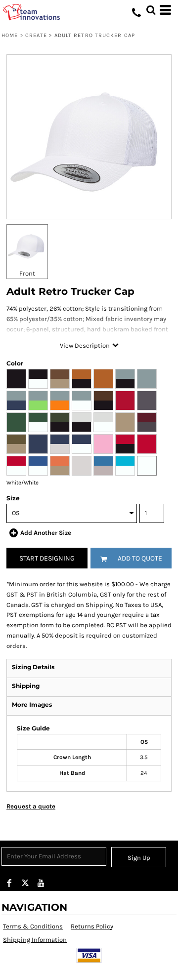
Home (9, 35)
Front (27, 273)
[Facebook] (9, 883)
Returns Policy (92, 926)
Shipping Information (35, 939)
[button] (151, 10)
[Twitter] (25, 883)
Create (36, 35)
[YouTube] (41, 883)
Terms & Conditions (33, 926)
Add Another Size (45, 532)
